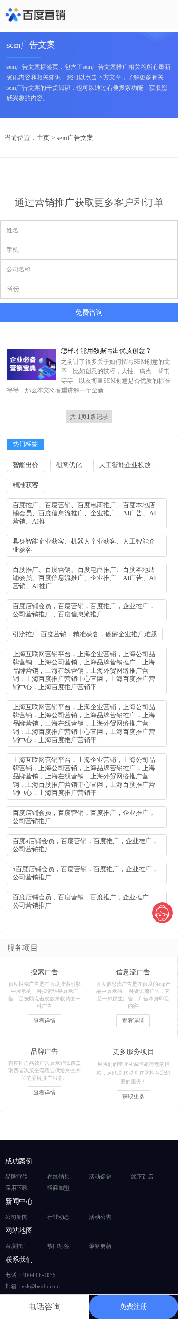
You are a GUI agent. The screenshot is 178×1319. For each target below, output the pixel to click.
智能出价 (25, 465)
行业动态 (58, 1217)
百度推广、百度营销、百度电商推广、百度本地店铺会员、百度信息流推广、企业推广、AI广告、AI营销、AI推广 (84, 577)
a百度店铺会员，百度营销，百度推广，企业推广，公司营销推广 (85, 873)
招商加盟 (58, 1188)
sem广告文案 (75, 137)
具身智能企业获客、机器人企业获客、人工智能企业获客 (84, 545)
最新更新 (100, 1246)
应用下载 (16, 1188)
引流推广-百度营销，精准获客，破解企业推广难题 (85, 634)
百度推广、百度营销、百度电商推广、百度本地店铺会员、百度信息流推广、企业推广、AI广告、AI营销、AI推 (84, 513)
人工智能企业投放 (125, 465)
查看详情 (44, 1020)
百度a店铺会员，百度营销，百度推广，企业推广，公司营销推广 (85, 845)
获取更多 (133, 1096)
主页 (43, 137)
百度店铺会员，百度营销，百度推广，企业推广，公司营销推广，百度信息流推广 (84, 610)
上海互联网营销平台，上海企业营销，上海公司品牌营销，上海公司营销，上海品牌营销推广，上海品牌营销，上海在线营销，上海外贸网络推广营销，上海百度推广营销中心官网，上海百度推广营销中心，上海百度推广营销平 (84, 670)
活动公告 (100, 1217)
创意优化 (69, 465)
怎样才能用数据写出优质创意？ (106, 350)
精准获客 (25, 485)
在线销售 (58, 1176)
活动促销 (100, 1176)
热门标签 (58, 1246)
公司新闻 (16, 1217)
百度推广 (16, 1246)
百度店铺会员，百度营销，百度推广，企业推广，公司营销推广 (84, 816)
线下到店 (142, 1176)
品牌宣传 (16, 1176)
